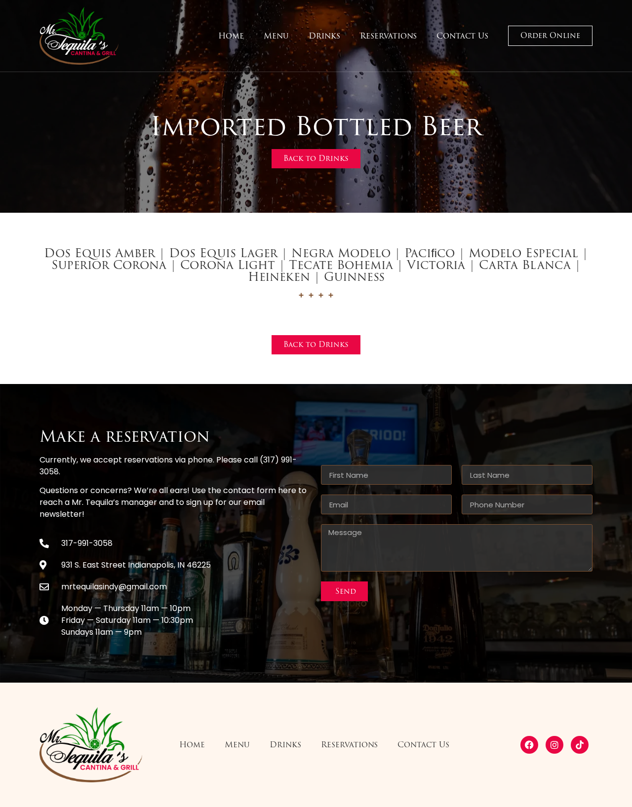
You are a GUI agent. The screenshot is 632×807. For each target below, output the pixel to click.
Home (231, 36)
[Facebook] (529, 745)
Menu (276, 36)
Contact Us (462, 36)
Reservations (388, 36)
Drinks (324, 36)
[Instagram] (554, 745)
